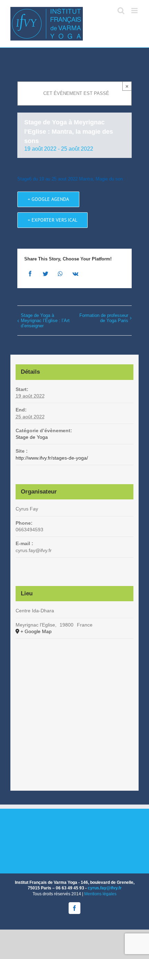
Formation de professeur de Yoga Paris (103, 318)
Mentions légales (100, 893)
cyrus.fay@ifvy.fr (105, 888)
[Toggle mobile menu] (135, 10)
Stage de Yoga (32, 437)
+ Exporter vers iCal (52, 220)
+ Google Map (36, 631)
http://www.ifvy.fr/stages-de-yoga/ (52, 458)
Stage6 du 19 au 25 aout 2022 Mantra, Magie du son (70, 178)
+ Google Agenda (48, 199)
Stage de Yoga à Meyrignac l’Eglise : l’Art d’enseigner (45, 320)
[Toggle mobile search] (120, 10)
